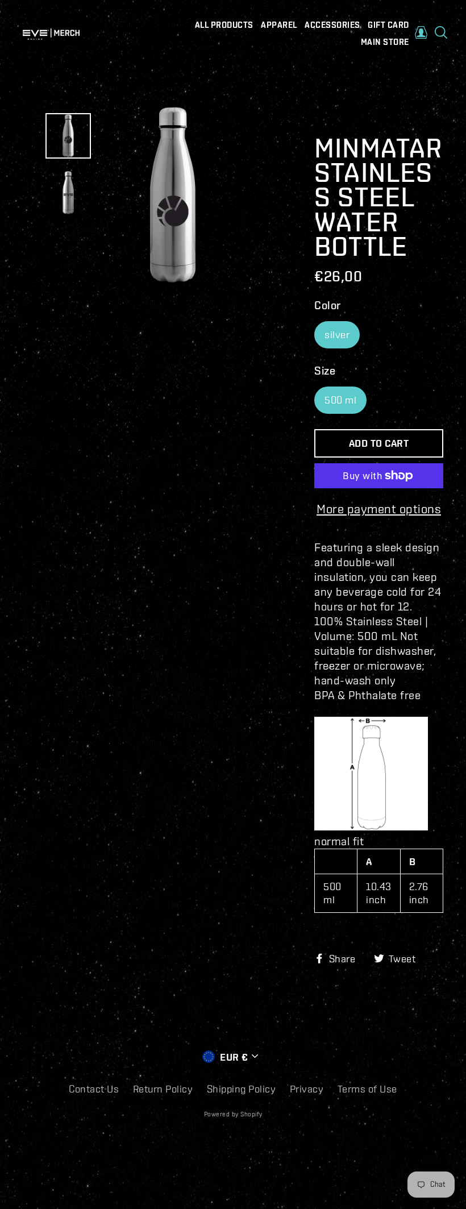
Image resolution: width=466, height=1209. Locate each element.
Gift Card (388, 25)
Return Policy (163, 1089)
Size (324, 370)
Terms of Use (367, 1089)
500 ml (340, 400)
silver (336, 334)
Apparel (279, 25)
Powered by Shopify (233, 1114)
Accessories (332, 25)
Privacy (307, 1089)
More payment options (379, 508)
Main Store (385, 42)
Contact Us (94, 1089)
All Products (224, 25)
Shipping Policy (241, 1089)
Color (327, 304)
